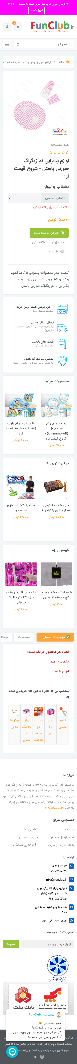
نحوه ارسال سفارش (62, 837)
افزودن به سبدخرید (47, 232)
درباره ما (69, 829)
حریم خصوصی (28, 837)
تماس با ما (31, 829)
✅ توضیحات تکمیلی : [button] (55, 637)
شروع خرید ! (36, 10)
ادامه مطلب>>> (54, 808)
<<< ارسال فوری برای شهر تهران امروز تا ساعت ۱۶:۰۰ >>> (38, 4)
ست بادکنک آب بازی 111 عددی (21, 508)
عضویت (10, 944)
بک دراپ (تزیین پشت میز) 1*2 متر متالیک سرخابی (21, 597)
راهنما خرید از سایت (61, 845)
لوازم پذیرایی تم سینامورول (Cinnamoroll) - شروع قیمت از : (56, 431)
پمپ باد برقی (50, 727)
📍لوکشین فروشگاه (25, 845)
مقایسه (54, 251)
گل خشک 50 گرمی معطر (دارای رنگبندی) (56, 508)
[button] (18, 26)
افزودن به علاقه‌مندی (46, 242)
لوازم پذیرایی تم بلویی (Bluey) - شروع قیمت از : (21, 428)
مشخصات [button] (24, 637)
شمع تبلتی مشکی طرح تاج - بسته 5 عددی (56, 595)
